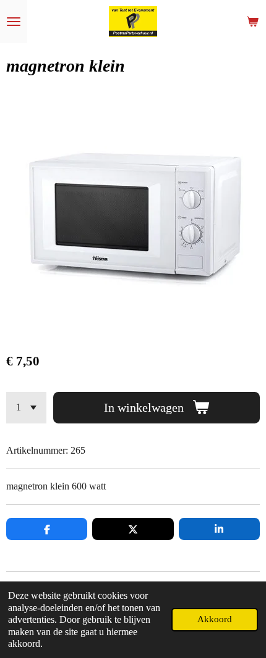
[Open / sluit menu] (13, 21)
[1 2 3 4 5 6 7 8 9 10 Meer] (26, 407)
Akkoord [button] (214, 619)
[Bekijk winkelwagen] (252, 21)
